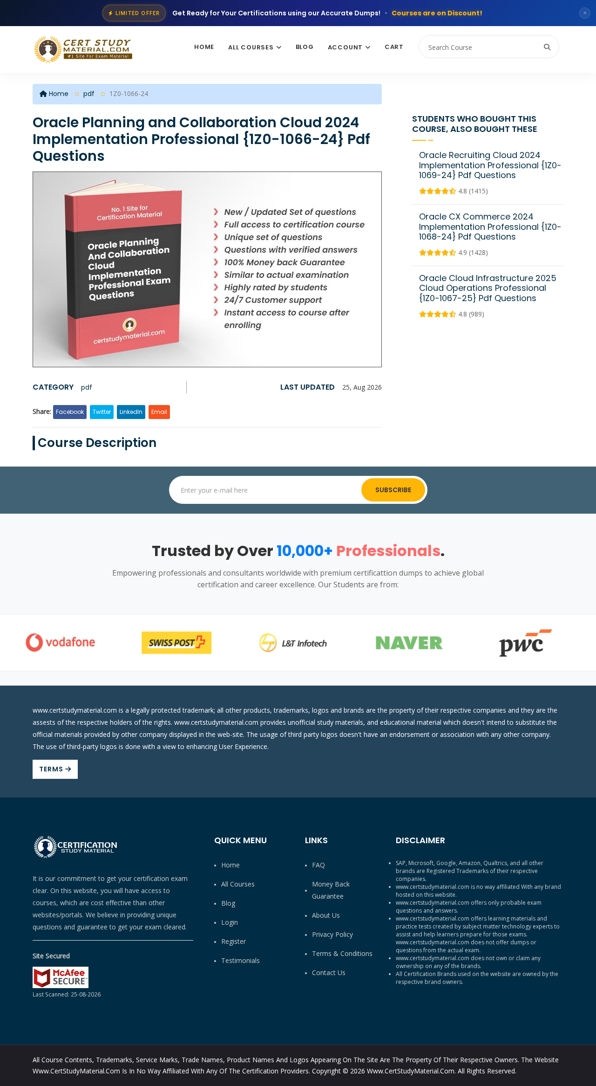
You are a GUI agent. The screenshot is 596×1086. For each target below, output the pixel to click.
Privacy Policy (332, 934)
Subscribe (393, 490)
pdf (89, 93)
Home (204, 46)
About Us (326, 915)
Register (233, 941)
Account (345, 47)
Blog (305, 46)
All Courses (251, 47)
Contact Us (328, 972)
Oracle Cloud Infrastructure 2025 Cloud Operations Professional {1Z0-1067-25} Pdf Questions (487, 288)
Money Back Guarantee (331, 890)
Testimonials (240, 960)
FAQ (318, 864)
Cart (394, 46)
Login (229, 922)
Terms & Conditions (342, 953)
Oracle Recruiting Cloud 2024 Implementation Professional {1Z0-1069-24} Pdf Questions (490, 165)
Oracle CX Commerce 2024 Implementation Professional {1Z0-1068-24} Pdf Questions (490, 226)
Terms (52, 769)
